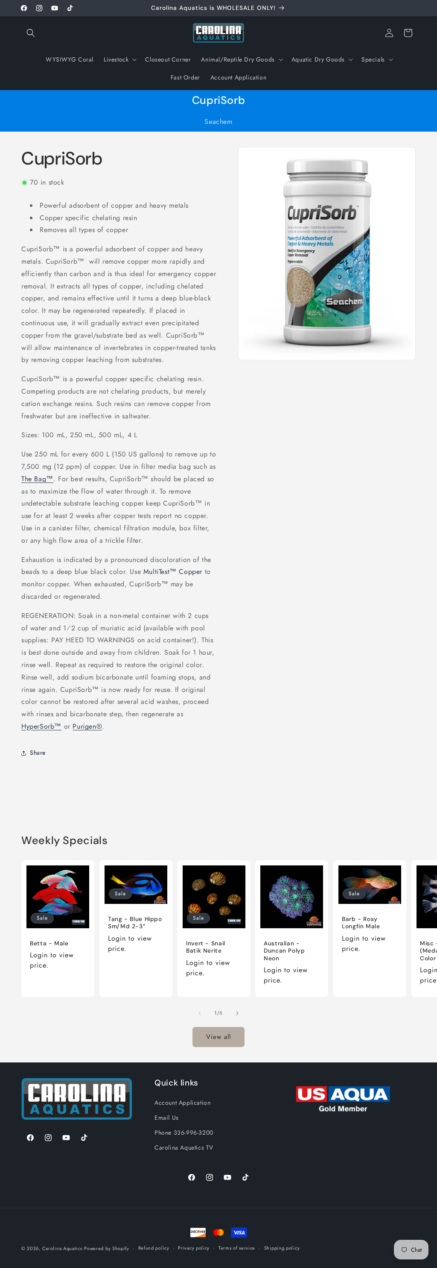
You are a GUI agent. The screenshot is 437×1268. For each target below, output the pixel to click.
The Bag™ (37, 479)
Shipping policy (282, 1247)
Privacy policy (194, 1247)
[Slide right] (237, 1013)
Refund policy (153, 1247)
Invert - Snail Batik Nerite (205, 947)
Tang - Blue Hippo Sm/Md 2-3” (135, 922)
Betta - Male (49, 943)
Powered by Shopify (106, 1248)
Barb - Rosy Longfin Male (361, 922)
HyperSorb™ (41, 726)
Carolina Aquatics (62, 1248)
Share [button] (38, 752)
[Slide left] (199, 1013)
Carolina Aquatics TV (183, 1147)
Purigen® (87, 726)
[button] (30, 33)
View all (218, 1036)
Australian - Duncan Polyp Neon (284, 951)
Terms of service (236, 1247)
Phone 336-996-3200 (183, 1132)
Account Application (182, 1102)
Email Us (166, 1117)
